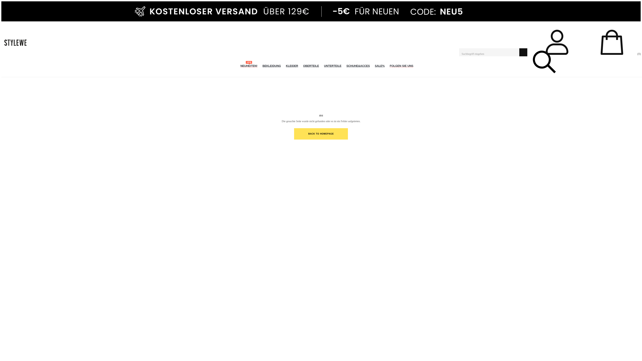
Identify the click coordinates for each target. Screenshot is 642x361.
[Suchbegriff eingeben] (489, 52)
